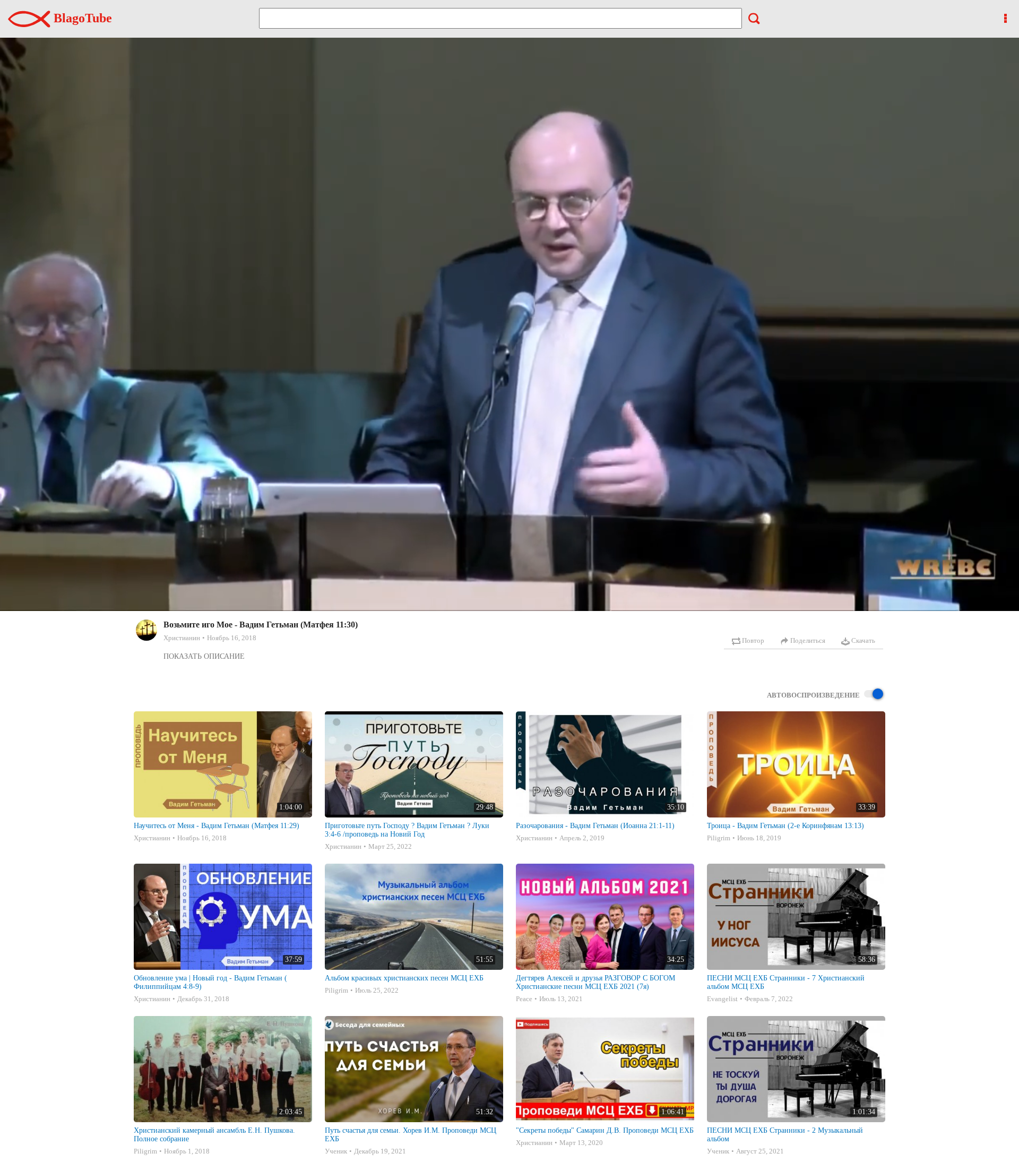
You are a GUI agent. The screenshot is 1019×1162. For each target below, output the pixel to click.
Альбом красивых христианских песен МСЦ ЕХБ (404, 978)
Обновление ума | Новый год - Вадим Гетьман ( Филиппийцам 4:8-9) (210, 982)
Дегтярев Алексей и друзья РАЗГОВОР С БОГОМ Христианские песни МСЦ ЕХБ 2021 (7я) (595, 982)
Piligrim (718, 838)
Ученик (336, 1151)
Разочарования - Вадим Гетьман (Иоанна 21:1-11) (595, 826)
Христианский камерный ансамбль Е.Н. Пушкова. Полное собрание (214, 1134)
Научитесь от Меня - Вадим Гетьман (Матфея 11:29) (216, 826)
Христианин (181, 638)
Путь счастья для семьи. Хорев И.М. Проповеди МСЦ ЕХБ (410, 1134)
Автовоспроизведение (813, 695)
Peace (524, 999)
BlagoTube (81, 18)
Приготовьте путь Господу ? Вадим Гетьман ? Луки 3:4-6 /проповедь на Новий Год (407, 830)
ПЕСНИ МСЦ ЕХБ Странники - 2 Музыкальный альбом (785, 1134)
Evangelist (722, 999)
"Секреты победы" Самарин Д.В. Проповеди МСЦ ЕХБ (605, 1130)
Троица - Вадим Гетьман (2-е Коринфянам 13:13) (785, 826)
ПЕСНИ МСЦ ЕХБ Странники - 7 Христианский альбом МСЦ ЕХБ (786, 982)
